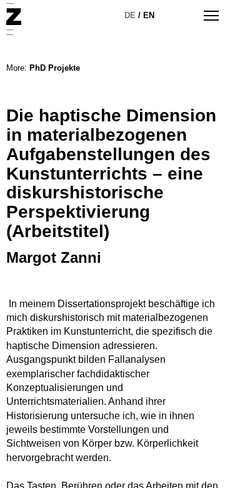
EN (148, 15)
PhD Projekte (54, 68)
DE (130, 15)
